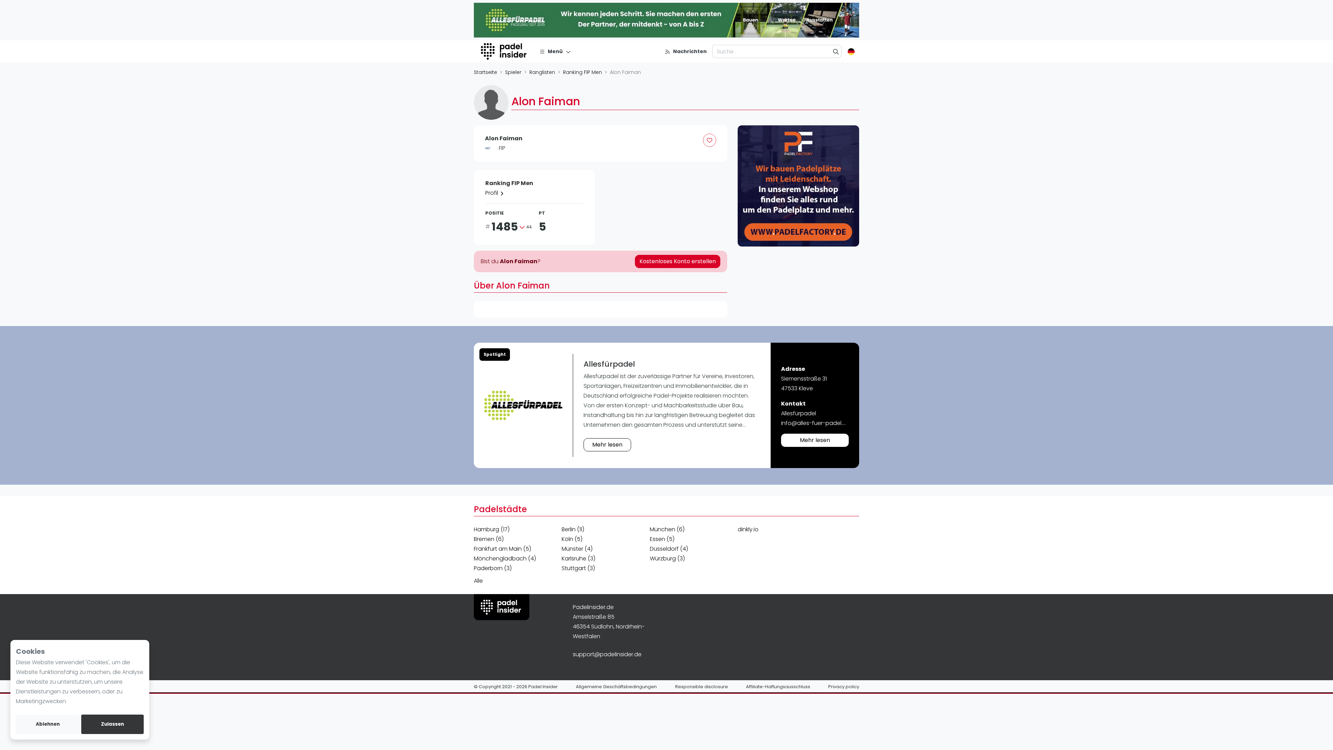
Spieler (513, 72)
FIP (502, 148)
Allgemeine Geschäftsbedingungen (616, 687)
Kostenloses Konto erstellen (677, 261)
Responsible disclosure (701, 687)
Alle (478, 581)
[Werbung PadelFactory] (798, 186)
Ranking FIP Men (582, 72)
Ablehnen (48, 724)
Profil (492, 193)
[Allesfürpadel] (523, 405)
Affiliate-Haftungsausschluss (778, 687)
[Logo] (504, 51)
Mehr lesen (607, 445)
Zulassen (112, 724)
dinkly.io (748, 529)
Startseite (485, 72)
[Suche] (836, 51)
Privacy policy (843, 687)
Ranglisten (542, 72)
